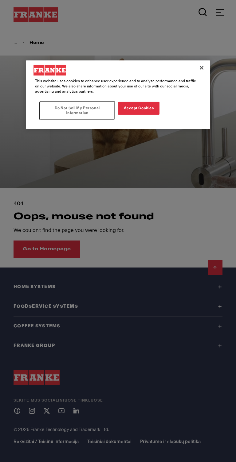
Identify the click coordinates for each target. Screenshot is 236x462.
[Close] (201, 68)
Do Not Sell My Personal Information (77, 110)
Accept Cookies (139, 108)
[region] (118, 94)
